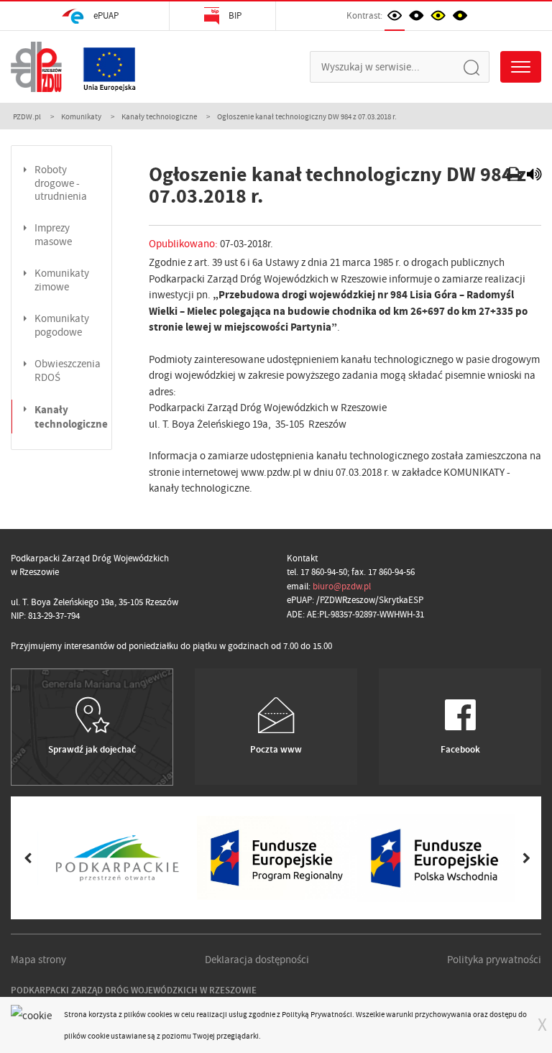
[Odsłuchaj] (534, 176)
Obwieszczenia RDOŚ (67, 371)
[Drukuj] (516, 176)
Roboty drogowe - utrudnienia (60, 183)
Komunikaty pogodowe (61, 325)
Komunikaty (81, 116)
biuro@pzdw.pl (342, 586)
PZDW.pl (27, 116)
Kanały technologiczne (159, 116)
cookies (159, 1014)
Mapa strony (38, 959)
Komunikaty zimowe (61, 280)
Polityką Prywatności (317, 1014)
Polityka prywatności (494, 959)
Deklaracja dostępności (257, 959)
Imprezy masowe (53, 235)
